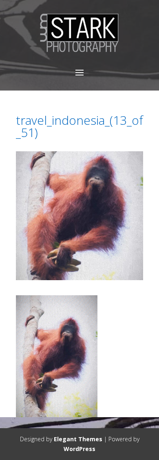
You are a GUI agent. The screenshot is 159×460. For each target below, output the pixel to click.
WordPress (79, 449)
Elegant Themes (78, 439)
